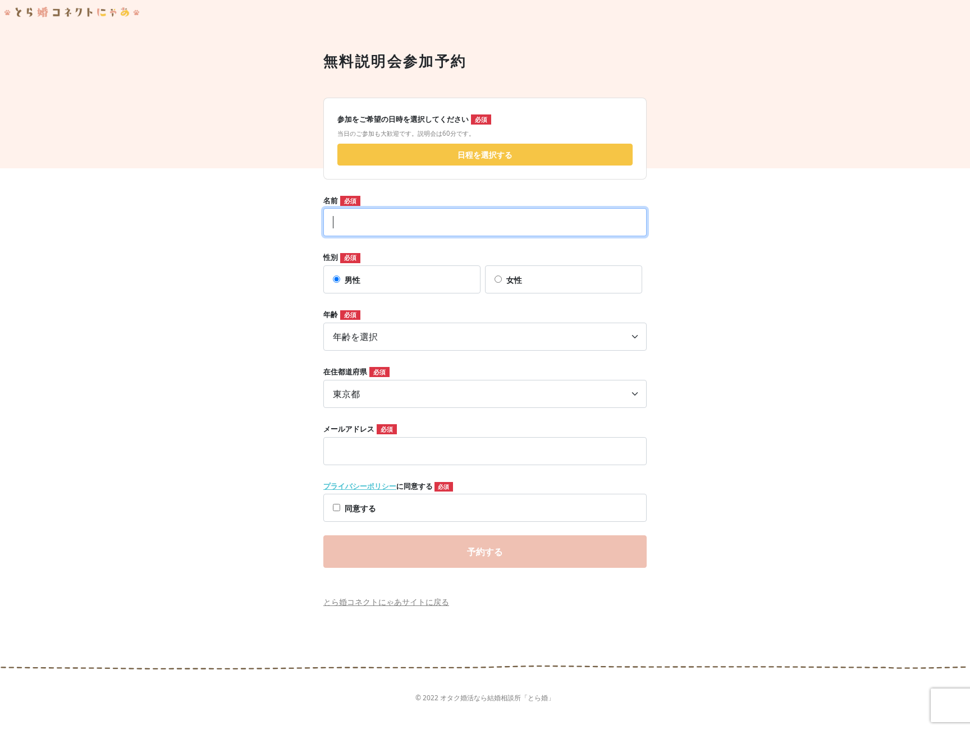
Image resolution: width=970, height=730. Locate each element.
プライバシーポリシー (359, 486)
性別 (330, 257)
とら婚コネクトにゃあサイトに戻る (386, 601)
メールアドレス (348, 429)
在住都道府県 (345, 371)
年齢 (330, 314)
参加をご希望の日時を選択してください (403, 119)
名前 (330, 200)
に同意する (386, 486)
